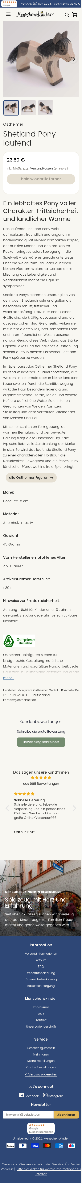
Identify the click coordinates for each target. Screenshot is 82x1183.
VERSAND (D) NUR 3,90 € (36, 4)
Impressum (41, 1007)
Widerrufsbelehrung (41, 973)
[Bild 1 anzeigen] (11, 107)
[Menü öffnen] (8, 14)
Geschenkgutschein (41, 1048)
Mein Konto (41, 1054)
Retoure (41, 960)
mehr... (8, 678)
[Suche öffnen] (66, 12)
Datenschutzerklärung (41, 979)
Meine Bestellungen (41, 1060)
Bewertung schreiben (41, 742)
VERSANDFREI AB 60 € (67, 4)
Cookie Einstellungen (41, 1067)
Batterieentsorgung (41, 986)
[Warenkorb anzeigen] (75, 12)
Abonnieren (66, 1115)
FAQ (41, 966)
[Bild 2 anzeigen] (28, 107)
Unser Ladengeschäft (41, 1026)
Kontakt (41, 1020)
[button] (8, 808)
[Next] (73, 59)
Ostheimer (13, 124)
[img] (41, 778)
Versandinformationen (41, 953)
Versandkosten (41, 168)
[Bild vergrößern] (41, 59)
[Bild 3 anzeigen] (45, 107)
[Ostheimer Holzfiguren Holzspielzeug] (19, 646)
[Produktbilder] (41, 59)
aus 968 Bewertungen (41, 783)
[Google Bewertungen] (9, 3)
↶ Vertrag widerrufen (41, 1074)
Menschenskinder (56, 1138)
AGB (41, 1013)
